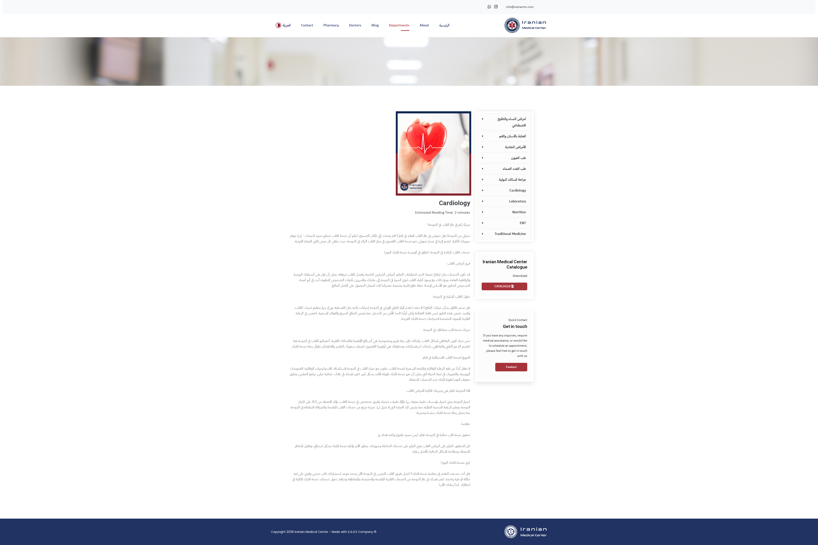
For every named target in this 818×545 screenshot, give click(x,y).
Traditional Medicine (510, 233)
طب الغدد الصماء (514, 168)
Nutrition (519, 212)
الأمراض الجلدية (515, 147)
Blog (375, 25)
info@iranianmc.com (520, 7)
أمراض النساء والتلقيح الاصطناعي (512, 122)
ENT (523, 223)
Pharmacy (331, 25)
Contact (307, 25)
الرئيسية (444, 25)
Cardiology (517, 190)
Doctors (355, 25)
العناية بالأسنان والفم (512, 136)
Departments (399, 25)
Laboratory (517, 201)
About (424, 25)
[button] (283, 25)
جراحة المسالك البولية (512, 179)
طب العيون (518, 157)
